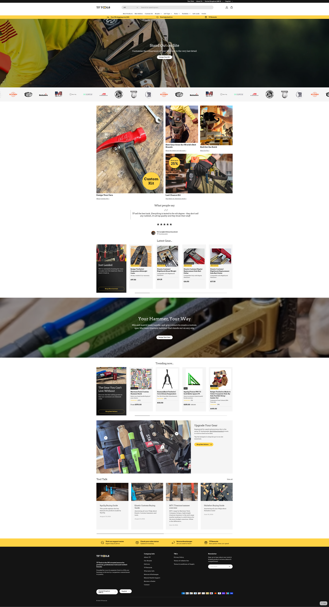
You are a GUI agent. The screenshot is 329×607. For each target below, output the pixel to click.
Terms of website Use (181, 561)
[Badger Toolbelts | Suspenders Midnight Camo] (141, 256)
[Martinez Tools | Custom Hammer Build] (141, 379)
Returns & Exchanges (151, 574)
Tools (176, 13)
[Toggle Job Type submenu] (171, 14)
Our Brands (148, 561)
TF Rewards (148, 567)
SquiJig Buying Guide (109, 506)
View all (230, 479)
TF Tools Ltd (104, 600)
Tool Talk (190, 1)
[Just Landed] (111, 252)
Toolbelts (185, 13)
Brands (157, 13)
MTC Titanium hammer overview (179, 507)
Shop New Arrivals (111, 288)
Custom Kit (149, 13)
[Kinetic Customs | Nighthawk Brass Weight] (167, 256)
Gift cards (196, 13)
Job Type (167, 13)
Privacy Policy (179, 557)
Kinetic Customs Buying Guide (145, 507)
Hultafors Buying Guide (214, 506)
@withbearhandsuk (217, 431)
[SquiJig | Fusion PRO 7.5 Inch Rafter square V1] (194, 379)
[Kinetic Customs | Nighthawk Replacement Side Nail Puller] (220, 256)
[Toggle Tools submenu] (179, 14)
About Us (199, 1)
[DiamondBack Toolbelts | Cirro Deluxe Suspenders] (167, 379)
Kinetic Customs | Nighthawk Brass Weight (166, 270)
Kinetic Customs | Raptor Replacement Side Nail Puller (193, 271)
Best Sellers (139, 13)
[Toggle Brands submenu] (161, 14)
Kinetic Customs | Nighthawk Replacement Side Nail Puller (219, 271)
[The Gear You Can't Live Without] (111, 375)
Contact (147, 584)
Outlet (204, 13)
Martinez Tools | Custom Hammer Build (140, 393)
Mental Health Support (152, 578)
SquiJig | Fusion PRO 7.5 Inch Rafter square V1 (192, 393)
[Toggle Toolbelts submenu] (190, 14)
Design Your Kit (164, 57)
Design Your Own (164, 337)
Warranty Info (149, 571)
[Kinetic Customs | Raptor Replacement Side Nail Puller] (194, 256)
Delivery (147, 564)
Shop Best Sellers (111, 411)
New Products (128, 13)
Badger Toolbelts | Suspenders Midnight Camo (139, 271)
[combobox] (167, 7)
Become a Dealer (149, 581)
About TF (147, 557)
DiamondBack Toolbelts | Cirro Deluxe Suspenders (166, 393)
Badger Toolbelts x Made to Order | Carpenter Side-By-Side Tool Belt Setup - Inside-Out (220, 395)
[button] (231, 7)
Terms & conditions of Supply (184, 564)
